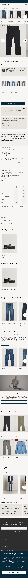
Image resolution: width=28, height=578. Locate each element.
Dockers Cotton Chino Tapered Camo (21, 434)
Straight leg (12, 25)
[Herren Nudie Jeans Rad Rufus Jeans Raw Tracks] (10, 484)
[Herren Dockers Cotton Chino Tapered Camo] (21, 423)
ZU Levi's (4, 343)
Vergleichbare (12, 297)
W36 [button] (7, 92)
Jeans (7, 25)
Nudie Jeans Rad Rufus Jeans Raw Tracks (10, 496)
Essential (5, 144)
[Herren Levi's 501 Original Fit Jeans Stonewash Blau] (9, 357)
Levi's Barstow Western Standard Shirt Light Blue (20, 458)
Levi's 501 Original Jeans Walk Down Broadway (7, 458)
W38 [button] (12, 92)
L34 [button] (11, 97)
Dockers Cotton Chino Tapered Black (7, 434)
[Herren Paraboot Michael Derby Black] (9, 243)
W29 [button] (7, 89)
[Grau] (23, 83)
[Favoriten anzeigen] (22, 4)
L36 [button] (15, 97)
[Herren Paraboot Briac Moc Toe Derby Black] (9, 277)
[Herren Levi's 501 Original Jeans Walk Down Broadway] (7, 447)
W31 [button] (16, 89)
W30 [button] (12, 89)
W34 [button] (3, 92)
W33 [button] (25, 89)
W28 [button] (3, 89)
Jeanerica (10, 20)
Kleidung (3, 25)
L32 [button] (7, 97)
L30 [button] (3, 97)
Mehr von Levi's (8, 331)
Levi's (2, 20)
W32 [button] (20, 89)
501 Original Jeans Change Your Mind (3, 21)
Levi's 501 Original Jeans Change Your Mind (9, 323)
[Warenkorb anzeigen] (24, 4)
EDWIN (17, 20)
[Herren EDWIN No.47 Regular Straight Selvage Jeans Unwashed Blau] (19, 14)
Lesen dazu (24, 74)
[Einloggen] (20, 4)
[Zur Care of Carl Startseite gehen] (6, 4)
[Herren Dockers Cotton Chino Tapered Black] (7, 423)
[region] (14, 510)
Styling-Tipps (7, 229)
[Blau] (8, 83)
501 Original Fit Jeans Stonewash (9, 369)
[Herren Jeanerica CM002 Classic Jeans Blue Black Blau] (11, 14)
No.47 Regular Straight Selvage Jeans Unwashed (18, 21)
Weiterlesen (15, 562)
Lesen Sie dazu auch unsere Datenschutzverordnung (14, 531)
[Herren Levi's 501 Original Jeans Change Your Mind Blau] (3, 14)
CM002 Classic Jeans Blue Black (10, 21)
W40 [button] (16, 92)
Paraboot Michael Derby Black (8, 255)
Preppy (16, 144)
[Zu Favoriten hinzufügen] (15, 235)
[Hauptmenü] (26, 4)
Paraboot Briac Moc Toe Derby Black (8, 289)
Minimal (11, 144)
